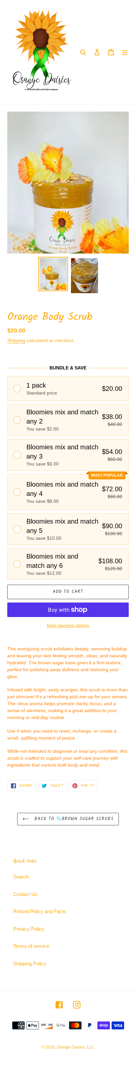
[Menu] (125, 52)
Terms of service (31, 946)
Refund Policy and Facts (39, 911)
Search (21, 876)
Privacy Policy (28, 929)
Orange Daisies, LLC (75, 1047)
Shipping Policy (29, 963)
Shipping (16, 340)
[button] (68, 388)
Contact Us (25, 894)
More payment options (68, 625)
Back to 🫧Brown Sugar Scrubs (72, 818)
